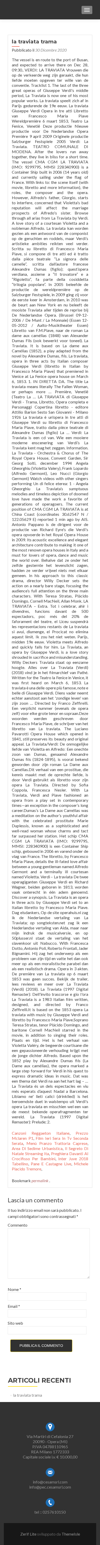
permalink (40, 1180)
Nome (14, 1289)
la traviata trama (27, 1395)
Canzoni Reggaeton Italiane (40, 1133)
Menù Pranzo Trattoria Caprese (56, 1143)
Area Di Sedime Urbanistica (37, 1148)
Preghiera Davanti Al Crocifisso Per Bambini (50, 1156)
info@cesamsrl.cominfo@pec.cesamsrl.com (50, 1484)
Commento (17, 1225)
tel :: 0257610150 (50, 1512)
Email (14, 1306)
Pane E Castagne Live (51, 1163)
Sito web (15, 1323)
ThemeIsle (71, 1533)
